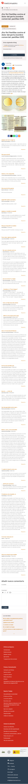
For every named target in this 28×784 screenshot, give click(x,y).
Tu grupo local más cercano (10, 659)
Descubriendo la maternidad (10, 694)
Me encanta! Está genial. (8, 188)
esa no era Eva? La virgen (9, 279)
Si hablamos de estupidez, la (9, 494)
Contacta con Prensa (9, 670)
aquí (12, 93)
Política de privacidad (12, 777)
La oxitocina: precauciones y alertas (12, 733)
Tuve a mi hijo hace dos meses (10, 302)
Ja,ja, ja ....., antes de (7, 391)
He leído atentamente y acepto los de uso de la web (13, 46)
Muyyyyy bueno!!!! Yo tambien (9, 226)
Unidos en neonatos (8, 715)
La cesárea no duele (8, 624)
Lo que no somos (8, 674)
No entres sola (7, 701)
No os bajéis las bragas (9, 627)
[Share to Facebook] (3, 68)
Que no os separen (8, 709)
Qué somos (6, 656)
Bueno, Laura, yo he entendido (9, 429)
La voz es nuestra (8, 698)
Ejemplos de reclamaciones (10, 731)
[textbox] (14, 600)
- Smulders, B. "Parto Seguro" (10, 289)
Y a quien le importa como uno (9, 469)
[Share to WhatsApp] (8, 68)
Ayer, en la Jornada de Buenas (9, 331)
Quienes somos (7, 654)
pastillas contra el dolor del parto (9, 28)
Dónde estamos (7, 652)
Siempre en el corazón (9, 711)
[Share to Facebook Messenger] (11, 68)
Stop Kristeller (7, 713)
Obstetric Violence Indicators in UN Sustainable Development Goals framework (12, 705)
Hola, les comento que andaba (9, 554)
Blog (7, 7)
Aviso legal (10, 772)
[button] (25, 3)
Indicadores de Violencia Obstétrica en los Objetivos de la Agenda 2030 (14, 682)
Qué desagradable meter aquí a (9, 407)
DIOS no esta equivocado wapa (11, 315)
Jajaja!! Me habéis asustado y (9, 199)
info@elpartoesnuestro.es (14, 780)
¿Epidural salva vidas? (8, 622)
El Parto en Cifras (8, 696)
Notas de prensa (8, 677)
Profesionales (7, 738)
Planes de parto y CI (8, 736)
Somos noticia (7, 672)
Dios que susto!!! (6, 154)
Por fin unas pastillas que (8, 365)
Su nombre (4, 584)
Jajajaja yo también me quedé (9, 211)
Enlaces (5, 679)
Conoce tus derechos (9, 726)
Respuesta (23, 149)
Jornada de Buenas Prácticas (16, 73)
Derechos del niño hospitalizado (11, 729)
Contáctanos (7, 650)
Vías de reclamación (8, 740)
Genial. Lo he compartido (8, 173)
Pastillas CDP (12, 26)
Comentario (4, 590)
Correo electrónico (7, 49)
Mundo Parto (5, 26)
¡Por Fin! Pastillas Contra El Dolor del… (10, 9)
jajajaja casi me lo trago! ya (8, 140)
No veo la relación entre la (9, 250)
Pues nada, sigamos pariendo (9, 237)
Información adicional (12, 775)
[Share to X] (5, 68)
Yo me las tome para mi (7, 537)
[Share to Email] (13, 68)
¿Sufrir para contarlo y (8, 483)
